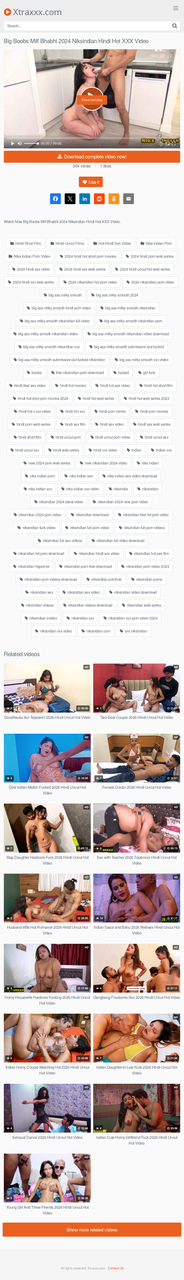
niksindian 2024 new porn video (122, 501)
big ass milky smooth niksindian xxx (51, 346)
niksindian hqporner (33, 566)
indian (136, 450)
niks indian (150, 463)
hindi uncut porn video (112, 437)
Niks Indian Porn (158, 243)
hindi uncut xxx (26, 450)
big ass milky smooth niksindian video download (130, 333)
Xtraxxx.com (36, 12)
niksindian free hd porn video (145, 514)
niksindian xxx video (55, 631)
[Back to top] (175, 1269)
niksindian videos (39, 605)
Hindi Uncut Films (69, 243)
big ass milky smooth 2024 (116, 295)
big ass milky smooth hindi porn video (61, 308)
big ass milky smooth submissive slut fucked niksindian (61, 359)
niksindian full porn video (89, 527)
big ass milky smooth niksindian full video (57, 321)
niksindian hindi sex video (99, 553)
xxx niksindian (135, 631)
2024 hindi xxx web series (33, 282)
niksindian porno (148, 579)
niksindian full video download (120, 540)
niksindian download (92, 514)
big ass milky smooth (65, 295)
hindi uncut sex (156, 437)
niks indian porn (42, 476)
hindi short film (29, 437)
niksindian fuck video (39, 527)
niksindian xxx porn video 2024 (133, 618)
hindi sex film (75, 424)
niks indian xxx (40, 489)
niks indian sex (81, 476)
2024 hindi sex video (33, 269)
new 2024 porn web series (49, 463)
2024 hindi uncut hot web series (144, 269)
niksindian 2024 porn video (39, 514)
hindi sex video (111, 424)
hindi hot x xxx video (34, 411)
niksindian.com (98, 631)
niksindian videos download (89, 605)
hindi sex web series (154, 424)
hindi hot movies (72, 385)
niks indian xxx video (82, 489)
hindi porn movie (112, 411)
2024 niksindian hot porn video (92, 282)
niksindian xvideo (43, 618)
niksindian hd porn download (40, 553)
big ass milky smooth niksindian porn (132, 321)
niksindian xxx (82, 618)
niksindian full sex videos (62, 540)
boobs (36, 372)
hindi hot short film (158, 385)
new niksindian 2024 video (105, 463)
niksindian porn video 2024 (147, 566)
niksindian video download (135, 592)
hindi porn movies (153, 411)
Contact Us (115, 1267)
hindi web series (65, 450)
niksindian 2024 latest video (60, 501)
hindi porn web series (33, 424)
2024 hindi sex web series (84, 269)
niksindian (150, 489)
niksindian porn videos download (50, 579)
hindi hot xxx (74, 411)
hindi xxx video (105, 450)
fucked (123, 372)
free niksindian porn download (79, 372)
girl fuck (148, 372)
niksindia (120, 489)
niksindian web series (143, 605)
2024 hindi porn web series (152, 256)
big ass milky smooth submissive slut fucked (128, 346)
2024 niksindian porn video (152, 282)
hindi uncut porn (68, 437)
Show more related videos (92, 1229)
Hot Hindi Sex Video (114, 243)
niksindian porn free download (87, 566)
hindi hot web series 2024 (148, 398)
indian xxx (163, 450)
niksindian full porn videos (144, 527)
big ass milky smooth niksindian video (47, 333)
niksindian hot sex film (151, 553)
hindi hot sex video (114, 385)
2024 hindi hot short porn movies (90, 256)
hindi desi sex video (29, 385)
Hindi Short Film (27, 243)
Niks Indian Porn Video (32, 256)
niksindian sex (41, 592)
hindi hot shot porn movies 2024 (42, 398)
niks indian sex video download (131, 476)
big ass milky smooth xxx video (144, 359)
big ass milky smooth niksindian (129, 308)
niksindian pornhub (106, 579)
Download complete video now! (95, 156)
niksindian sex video (83, 592)
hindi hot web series (98, 398)
